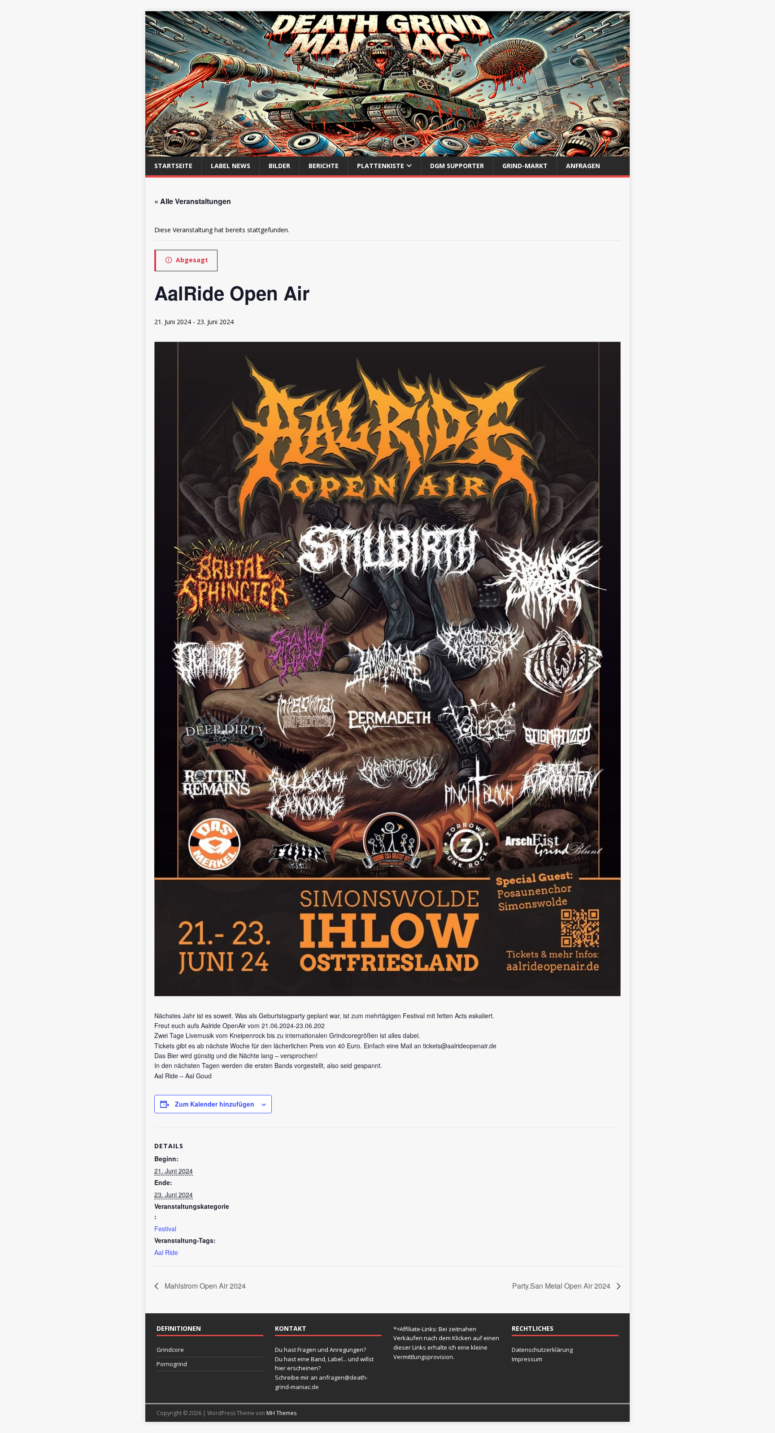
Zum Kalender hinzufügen (214, 1103)
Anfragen (583, 165)
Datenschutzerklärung (542, 1350)
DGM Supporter (457, 165)
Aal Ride (166, 1252)
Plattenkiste (380, 165)
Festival (165, 1228)
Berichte (324, 165)
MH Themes (281, 1413)
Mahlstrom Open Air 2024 (204, 1286)
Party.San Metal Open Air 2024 (562, 1286)
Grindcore (170, 1350)
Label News (230, 165)
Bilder (279, 165)
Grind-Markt (525, 165)
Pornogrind (172, 1364)
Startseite (173, 165)
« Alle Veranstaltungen (192, 201)
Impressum (527, 1359)
